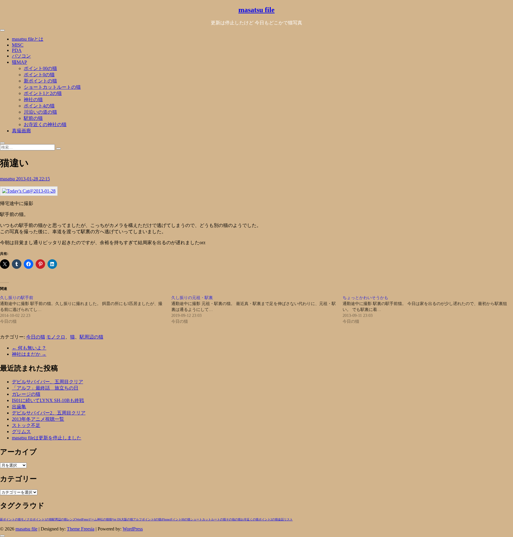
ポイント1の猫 (42, 519)
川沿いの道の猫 (40, 112)
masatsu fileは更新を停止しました (46, 437)
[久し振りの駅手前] (85, 310)
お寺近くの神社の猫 (45, 124)
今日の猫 (35, 336)
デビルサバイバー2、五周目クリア (49, 412)
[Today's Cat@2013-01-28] (29, 190)
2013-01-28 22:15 (33, 178)
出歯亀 (19, 406)
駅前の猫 (33, 118)
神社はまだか (29, 354)
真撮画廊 (21, 130)
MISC (17, 44)
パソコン (21, 55)
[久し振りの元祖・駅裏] (257, 310)
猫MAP (19, 62)
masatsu (8, 178)
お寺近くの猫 (250, 519)
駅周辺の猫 (91, 336)
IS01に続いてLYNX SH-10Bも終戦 (48, 400)
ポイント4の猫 (39, 105)
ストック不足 (26, 425)
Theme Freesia (80, 528)
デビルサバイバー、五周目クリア (47, 381)
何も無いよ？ (29, 347)
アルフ (137, 519)
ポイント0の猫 (39, 74)
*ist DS (116, 519)
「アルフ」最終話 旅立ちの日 (45, 387)
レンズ (71, 519)
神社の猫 (33, 99)
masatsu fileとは (27, 39)
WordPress (82, 519)
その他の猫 (233, 519)
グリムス (21, 431)
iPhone (165, 519)
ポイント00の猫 (40, 68)
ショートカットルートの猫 (52, 87)
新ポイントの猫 (40, 80)
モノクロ (55, 336)
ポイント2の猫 (268, 519)
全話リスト (285, 519)
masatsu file (256, 10)
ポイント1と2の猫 (43, 93)
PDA (17, 50)
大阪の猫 (127, 519)
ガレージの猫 (26, 394)
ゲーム (92, 519)
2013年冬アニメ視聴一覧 (38, 419)
